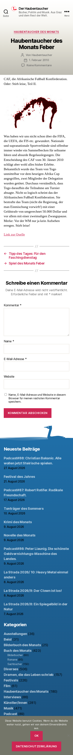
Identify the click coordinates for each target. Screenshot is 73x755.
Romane (12, 659)
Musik (8, 708)
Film (7, 686)
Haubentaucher (42, 55)
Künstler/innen (15, 703)
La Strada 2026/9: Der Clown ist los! (33, 591)
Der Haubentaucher (33, 8)
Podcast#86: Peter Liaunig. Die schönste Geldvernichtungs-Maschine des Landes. (36, 554)
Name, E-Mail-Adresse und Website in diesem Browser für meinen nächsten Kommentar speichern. (37, 398)
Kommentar (13, 305)
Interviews (12, 697)
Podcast (10, 714)
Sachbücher (14, 664)
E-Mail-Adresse (15, 359)
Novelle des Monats (19, 535)
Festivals (11, 680)
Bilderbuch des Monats (22, 645)
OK (36, 735)
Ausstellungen (15, 634)
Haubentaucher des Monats (36, 31)
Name (9, 341)
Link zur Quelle (14, 234)
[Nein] (68, 735)
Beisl (8, 639)
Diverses (11, 669)
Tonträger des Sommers (23, 508)
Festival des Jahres (19, 477)
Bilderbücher (15, 655)
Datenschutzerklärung (36, 746)
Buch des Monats (17, 651)
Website (9, 376)
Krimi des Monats (18, 522)
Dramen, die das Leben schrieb (28, 675)
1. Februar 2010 (39, 60)
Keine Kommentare (39, 65)
